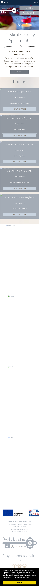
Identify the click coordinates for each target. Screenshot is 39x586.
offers (29, 7)
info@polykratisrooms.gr (21, 529)
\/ (19, 24)
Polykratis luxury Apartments (10, 10)
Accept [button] (19, 582)
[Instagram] (19, 566)
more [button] (27, 577)
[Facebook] (14, 566)
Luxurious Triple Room (19, 91)
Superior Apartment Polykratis (19, 197)
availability (29, 13)
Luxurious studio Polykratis (19, 118)
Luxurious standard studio (19, 144)
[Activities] (19, 369)
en (35, 2)
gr (37, 2)
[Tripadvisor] (24, 566)
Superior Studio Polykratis (19, 170)
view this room (19, 109)
